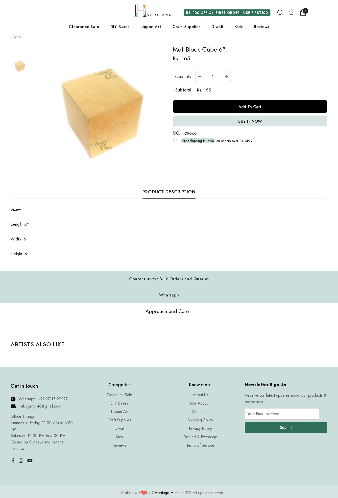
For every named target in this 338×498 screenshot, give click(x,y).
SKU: (177, 133)
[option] (99, 110)
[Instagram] (20, 460)
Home (16, 37)
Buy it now (250, 121)
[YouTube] (29, 460)
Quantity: (184, 76)
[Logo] (152, 10)
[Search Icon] (280, 13)
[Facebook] (11, 460)
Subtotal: (184, 90)
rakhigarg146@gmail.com (40, 406)
